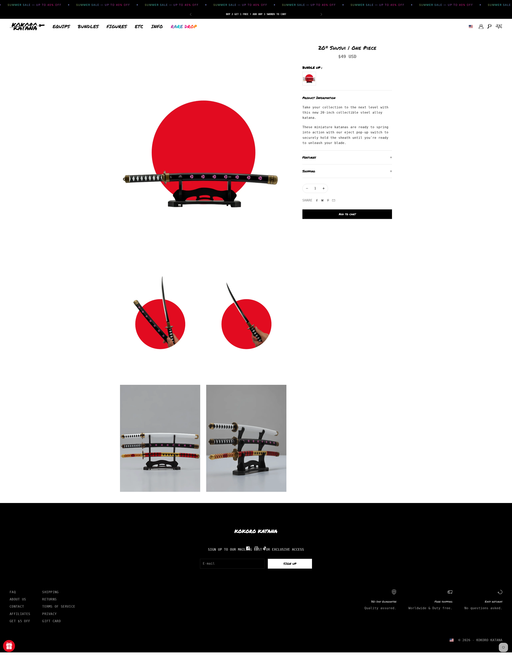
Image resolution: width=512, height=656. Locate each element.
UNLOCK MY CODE (295, 351)
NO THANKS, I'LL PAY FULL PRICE (295, 362)
